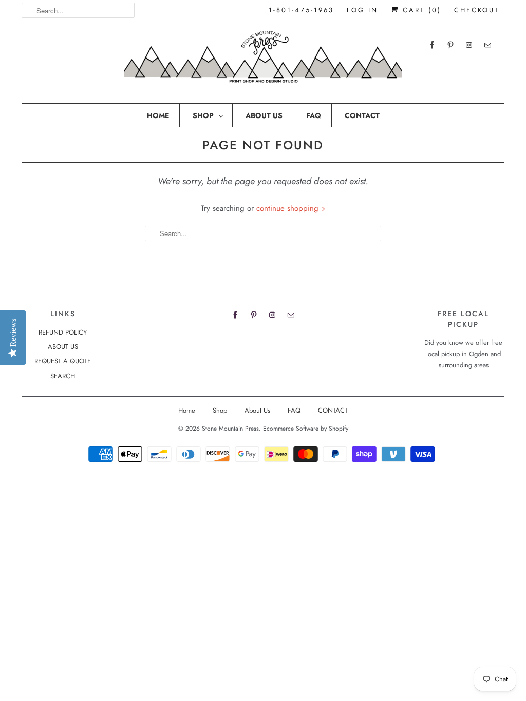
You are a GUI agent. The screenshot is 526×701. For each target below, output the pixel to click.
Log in (362, 10)
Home (158, 115)
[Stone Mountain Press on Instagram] (469, 44)
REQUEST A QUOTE (62, 361)
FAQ (313, 115)
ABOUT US (63, 347)
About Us (264, 115)
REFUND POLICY (63, 332)
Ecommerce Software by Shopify (305, 428)
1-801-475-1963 (301, 10)
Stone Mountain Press (230, 428)
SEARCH (62, 376)
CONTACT (362, 115)
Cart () (420, 10)
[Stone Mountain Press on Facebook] (432, 44)
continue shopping (288, 208)
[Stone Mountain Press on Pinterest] (450, 44)
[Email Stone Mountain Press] (487, 44)
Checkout (476, 10)
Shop (203, 115)
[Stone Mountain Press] (263, 60)
